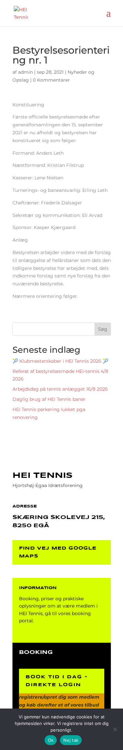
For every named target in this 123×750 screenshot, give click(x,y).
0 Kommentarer (51, 80)
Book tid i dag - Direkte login (57, 681)
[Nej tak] (115, 729)
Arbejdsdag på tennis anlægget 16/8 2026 (60, 389)
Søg (102, 329)
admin (25, 72)
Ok (51, 740)
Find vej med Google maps (57, 552)
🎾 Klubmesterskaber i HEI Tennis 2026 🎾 (60, 361)
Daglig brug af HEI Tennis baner (49, 399)
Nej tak (70, 740)
